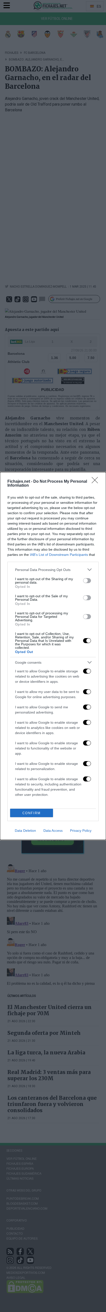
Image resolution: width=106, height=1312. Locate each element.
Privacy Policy (80, 831)
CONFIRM (31, 813)
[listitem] (53, 569)
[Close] (96, 481)
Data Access (53, 831)
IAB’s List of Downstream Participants (59, 555)
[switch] (87, 580)
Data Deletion (25, 831)
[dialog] (53, 656)
